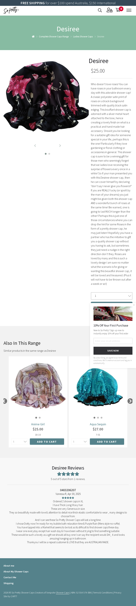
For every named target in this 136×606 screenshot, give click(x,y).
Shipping (8, 583)
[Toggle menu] (128, 10)
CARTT (14, 596)
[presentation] (35, 145)
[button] (44, 153)
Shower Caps (62, 592)
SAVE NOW (113, 350)
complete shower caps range (54, 36)
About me (9, 565)
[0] (118, 10)
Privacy (117, 592)
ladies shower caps (83, 36)
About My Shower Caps (16, 571)
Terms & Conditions (102, 592)
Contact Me (10, 577)
